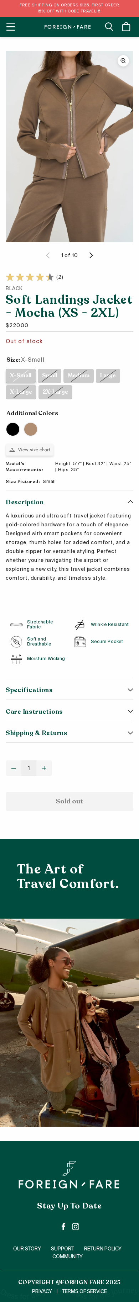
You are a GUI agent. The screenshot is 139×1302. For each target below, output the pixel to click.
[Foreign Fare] (67, 27)
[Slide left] (48, 255)
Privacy (42, 1291)
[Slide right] (90, 255)
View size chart (34, 449)
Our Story (27, 1248)
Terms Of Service (84, 1291)
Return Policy (103, 1248)
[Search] (109, 26)
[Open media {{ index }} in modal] (69, 146)
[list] (69, 146)
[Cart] (127, 26)
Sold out (69, 801)
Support (62, 1248)
